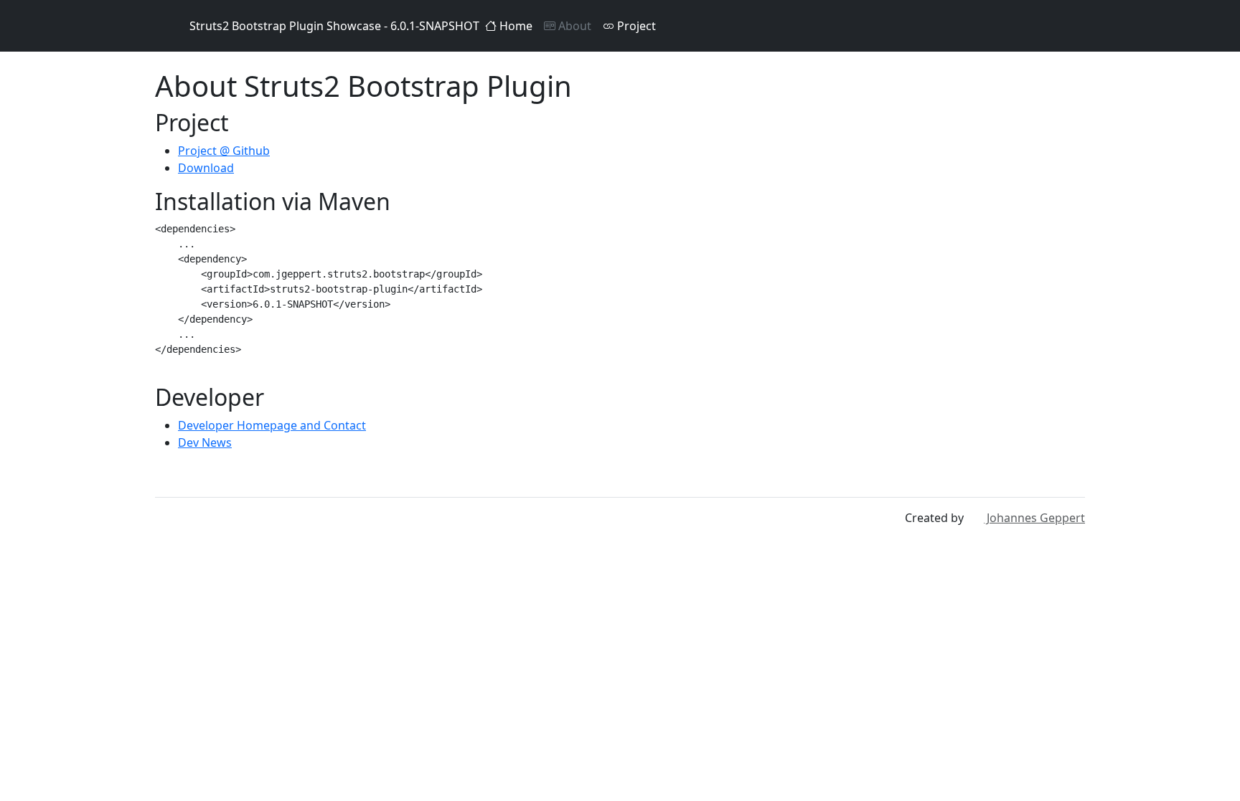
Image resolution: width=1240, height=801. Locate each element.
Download (206, 168)
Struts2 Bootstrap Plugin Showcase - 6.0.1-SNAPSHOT (334, 26)
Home (514, 26)
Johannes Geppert (1034, 518)
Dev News (205, 442)
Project (635, 26)
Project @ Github (224, 150)
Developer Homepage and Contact (272, 425)
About (573, 26)
